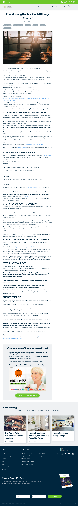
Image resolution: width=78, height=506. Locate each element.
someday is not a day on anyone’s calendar (23, 247)
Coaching (4, 458)
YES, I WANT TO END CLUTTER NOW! (27, 395)
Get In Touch (72, 6)
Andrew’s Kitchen (6, 467)
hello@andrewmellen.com (45, 456)
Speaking (40, 6)
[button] (32, 7)
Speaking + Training (6, 456)
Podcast (47, 6)
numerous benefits (22, 147)
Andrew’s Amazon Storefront (27, 461)
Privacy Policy (62, 503)
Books (57, 6)
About (63, 6)
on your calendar (33, 187)
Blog (53, 6)
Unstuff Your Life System (26, 453)
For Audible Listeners (25, 458)
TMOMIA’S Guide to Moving (26, 464)
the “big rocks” (47, 155)
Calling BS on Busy (25, 456)
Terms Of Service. (71, 503)
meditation (14, 132)
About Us (4, 469)
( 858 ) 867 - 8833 (43, 453)
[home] (7, 7)
